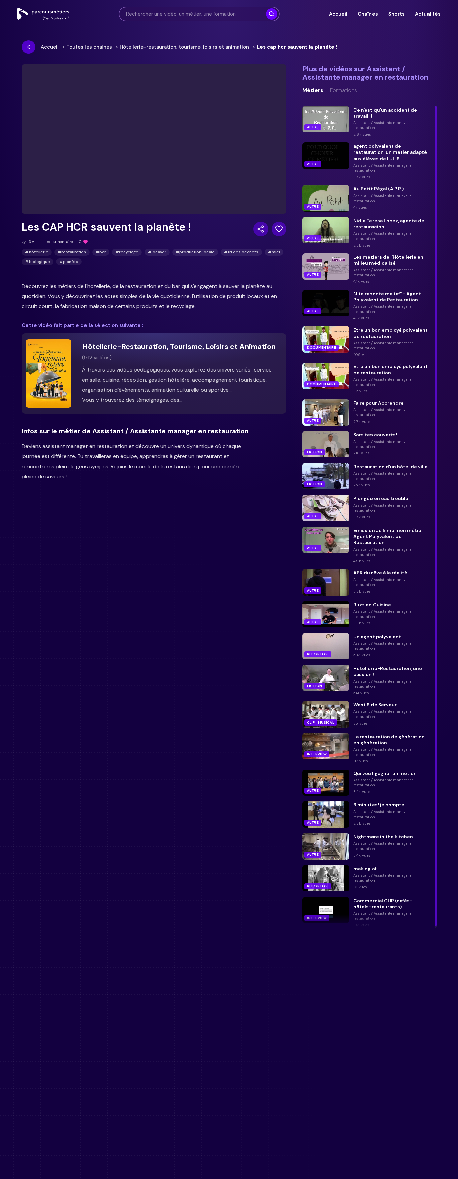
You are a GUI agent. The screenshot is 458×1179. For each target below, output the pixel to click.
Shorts (396, 14)
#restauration (72, 252)
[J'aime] (279, 229)
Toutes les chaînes (89, 47)
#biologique (37, 261)
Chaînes (368, 14)
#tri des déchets (241, 252)
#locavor (157, 252)
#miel (274, 252)
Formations (343, 90)
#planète (68, 261)
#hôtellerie (36, 252)
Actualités (428, 14)
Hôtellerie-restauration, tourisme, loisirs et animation (184, 47)
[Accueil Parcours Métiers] (43, 14)
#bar (101, 252)
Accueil (338, 14)
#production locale (195, 252)
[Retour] (28, 47)
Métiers (312, 90)
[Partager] (260, 229)
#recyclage (126, 252)
